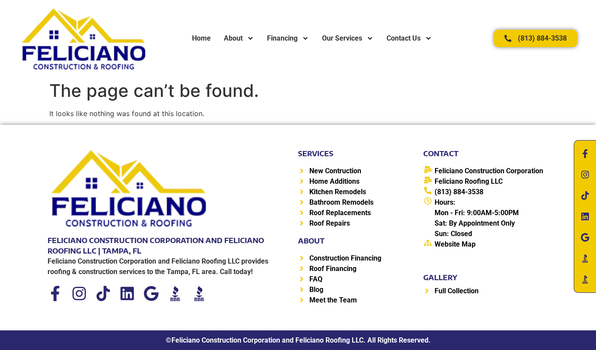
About (233, 38)
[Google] (151, 293)
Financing (282, 38)
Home (201, 38)
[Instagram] (79, 293)
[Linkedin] (127, 293)
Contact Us (404, 38)
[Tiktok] (103, 293)
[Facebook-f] (55, 293)
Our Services (342, 38)
